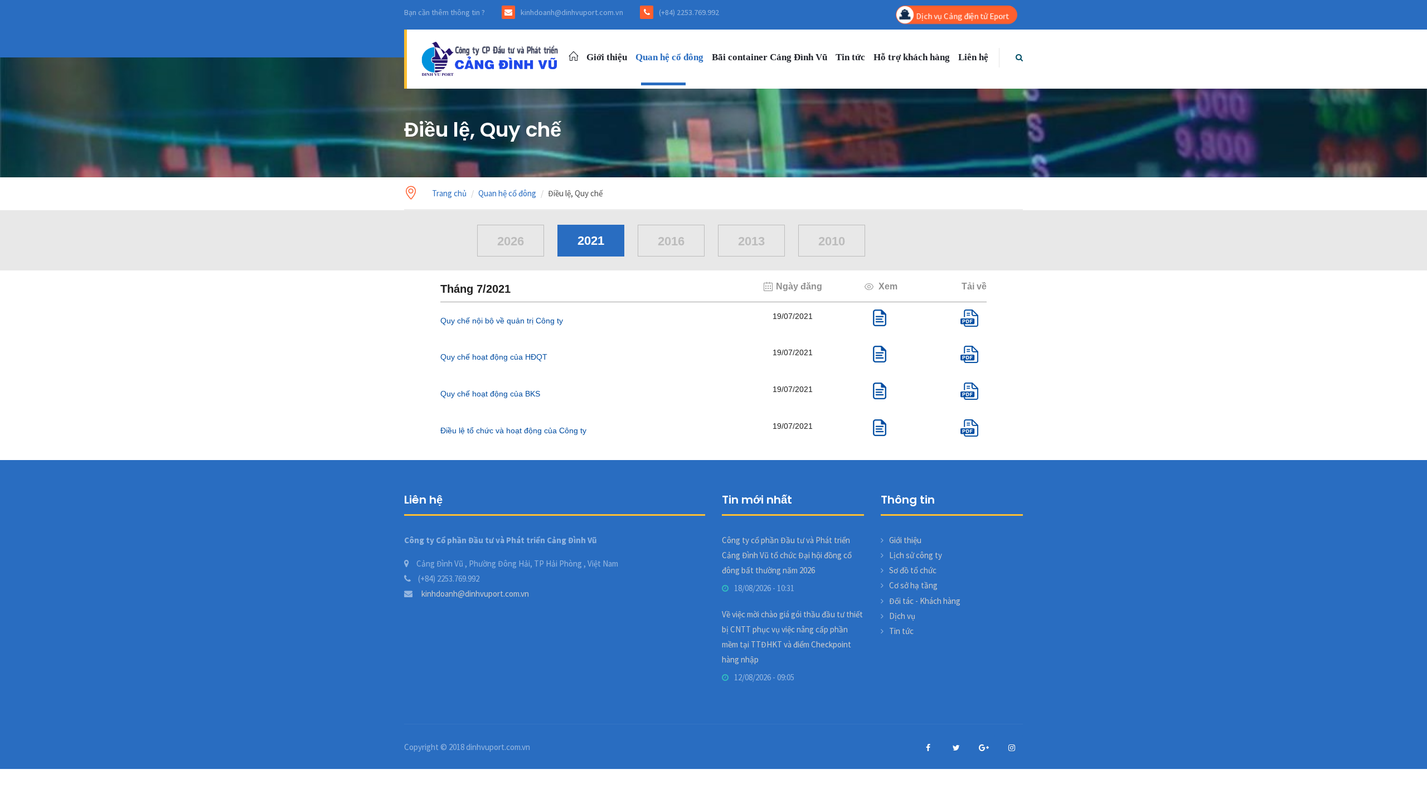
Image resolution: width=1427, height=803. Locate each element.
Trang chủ (449, 193)
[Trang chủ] (492, 57)
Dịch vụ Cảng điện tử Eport (962, 16)
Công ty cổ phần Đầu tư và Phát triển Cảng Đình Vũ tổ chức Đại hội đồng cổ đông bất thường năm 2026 (787, 555)
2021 (590, 241)
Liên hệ (973, 57)
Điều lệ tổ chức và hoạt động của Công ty (513, 430)
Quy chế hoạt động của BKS (490, 393)
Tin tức (850, 57)
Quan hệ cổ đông (669, 57)
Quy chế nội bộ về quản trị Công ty (501, 320)
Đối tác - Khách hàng (924, 601)
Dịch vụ (902, 616)
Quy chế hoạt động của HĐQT (493, 356)
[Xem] (879, 323)
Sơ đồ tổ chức (912, 570)
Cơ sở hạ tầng (913, 585)
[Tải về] (973, 323)
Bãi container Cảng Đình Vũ (769, 57)
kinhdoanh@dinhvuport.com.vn (474, 593)
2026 (510, 241)
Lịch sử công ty (915, 555)
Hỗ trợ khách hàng (911, 57)
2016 (671, 241)
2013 (751, 241)
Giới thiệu (606, 57)
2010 (831, 241)
